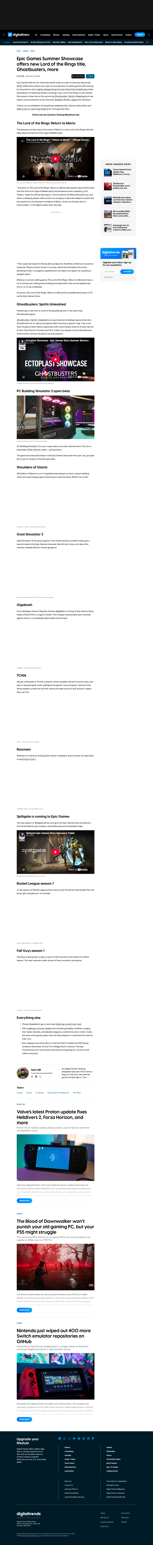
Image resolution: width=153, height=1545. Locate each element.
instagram (32, 1077)
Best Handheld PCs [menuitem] (75, 42)
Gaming (68, 1455)
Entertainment (70, 1467)
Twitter (69, 1438)
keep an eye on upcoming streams (32, 108)
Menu (4, 34)
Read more (24, 1200)
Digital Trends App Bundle (116, 1497)
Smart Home (69, 1463)
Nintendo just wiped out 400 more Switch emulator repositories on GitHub (122, 201)
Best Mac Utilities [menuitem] (59, 42)
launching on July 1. (27, 759)
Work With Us (104, 1517)
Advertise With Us (71, 1489)
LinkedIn (88, 1438)
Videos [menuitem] (128, 35)
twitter (40, 1077)
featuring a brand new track (68, 1024)
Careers (102, 1513)
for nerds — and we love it (44, 449)
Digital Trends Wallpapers (116, 1489)
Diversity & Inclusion (107, 1522)
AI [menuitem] (36, 35)
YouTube (74, 1438)
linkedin (36, 1077)
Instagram (64, 1438)
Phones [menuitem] (56, 35)
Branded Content (113, 1485)
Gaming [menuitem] (65, 35)
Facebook (60, 1438)
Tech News (77, 1093)
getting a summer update (39, 1028)
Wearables (111, 1451)
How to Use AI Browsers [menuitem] (94, 42)
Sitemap (123, 1522)
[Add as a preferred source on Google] (78, 76)
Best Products (112, 1463)
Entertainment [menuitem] (78, 35)
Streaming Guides (113, 1459)
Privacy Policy (108, 277)
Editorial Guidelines (72, 1493)
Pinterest (83, 1438)
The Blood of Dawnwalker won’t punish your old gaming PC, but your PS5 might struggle (122, 188)
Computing (69, 1451)
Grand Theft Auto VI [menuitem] (20, 42)
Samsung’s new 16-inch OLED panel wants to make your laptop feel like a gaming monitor (122, 230)
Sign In (140, 34)
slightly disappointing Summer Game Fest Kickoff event (62, 89)
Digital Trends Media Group (30, 1536)
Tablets (109, 1447)
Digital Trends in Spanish (115, 1493)
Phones (67, 1447)
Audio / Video (70, 1459)
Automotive (69, 1471)
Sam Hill (21, 76)
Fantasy (20, 1093)
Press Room (125, 1517)
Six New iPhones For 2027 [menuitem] (40, 42)
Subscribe (127, 271)
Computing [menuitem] (45, 35)
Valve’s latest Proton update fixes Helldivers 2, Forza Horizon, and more (122, 173)
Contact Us (69, 1485)
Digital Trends (15, 38)
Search (149, 34)
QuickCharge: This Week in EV (58, 1093)
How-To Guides (112, 1467)
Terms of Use (104, 1526)
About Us (68, 1481)
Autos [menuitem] (105, 35)
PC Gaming (40, 1093)
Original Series (112, 1471)
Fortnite (29, 1093)
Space (109, 1455)
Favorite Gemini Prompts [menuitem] (134, 42)
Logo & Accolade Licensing (74, 1497)
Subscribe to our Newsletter (117, 1481)
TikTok (79, 1438)
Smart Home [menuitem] (116, 35)
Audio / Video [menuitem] (94, 35)
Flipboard (93, 1438)
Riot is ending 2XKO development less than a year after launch (121, 215)
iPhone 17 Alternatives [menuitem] (113, 42)
